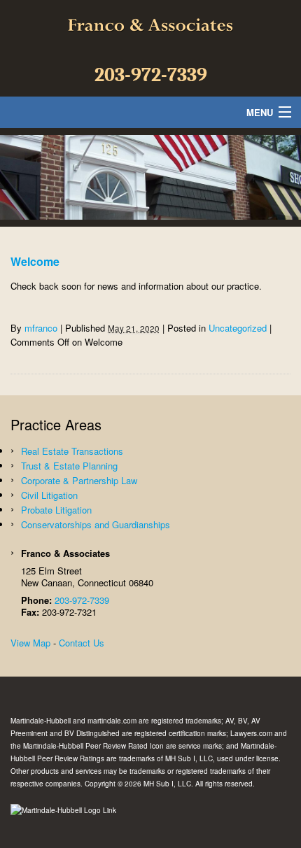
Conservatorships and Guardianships (95, 524)
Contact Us (81, 642)
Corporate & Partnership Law (79, 480)
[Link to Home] (150, 25)
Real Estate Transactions (72, 451)
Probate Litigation (56, 509)
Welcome (34, 261)
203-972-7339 (150, 75)
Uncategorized (238, 327)
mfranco (40, 327)
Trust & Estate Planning (69, 465)
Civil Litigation (49, 495)
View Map (30, 642)
